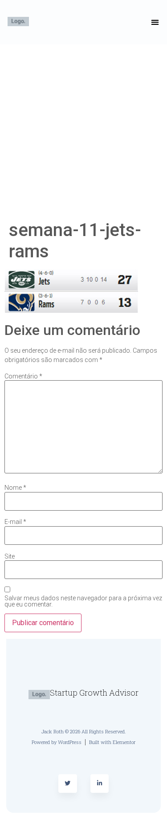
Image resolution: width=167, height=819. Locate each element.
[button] (155, 22)
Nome (15, 487)
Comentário (23, 376)
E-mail (15, 522)
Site (9, 556)
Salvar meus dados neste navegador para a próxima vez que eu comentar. (83, 601)
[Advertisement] (83, 132)
